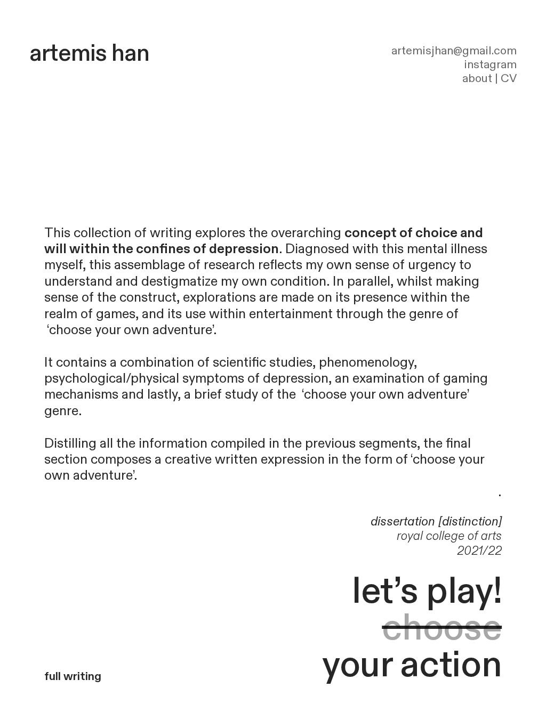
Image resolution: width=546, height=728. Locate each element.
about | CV (489, 78)
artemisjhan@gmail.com (454, 51)
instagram (490, 64)
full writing (72, 676)
